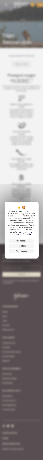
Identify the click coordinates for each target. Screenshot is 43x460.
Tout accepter (21, 241)
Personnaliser (21, 251)
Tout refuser (21, 246)
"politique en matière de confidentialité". (22, 233)
